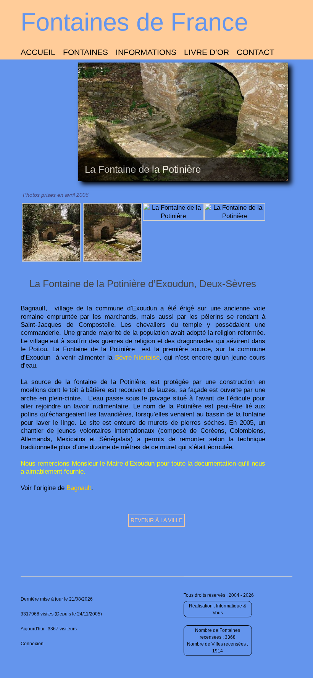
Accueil (38, 52)
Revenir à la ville (156, 520)
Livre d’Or (206, 52)
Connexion (32, 643)
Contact (255, 52)
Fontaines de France (134, 22)
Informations (146, 52)
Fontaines (85, 52)
